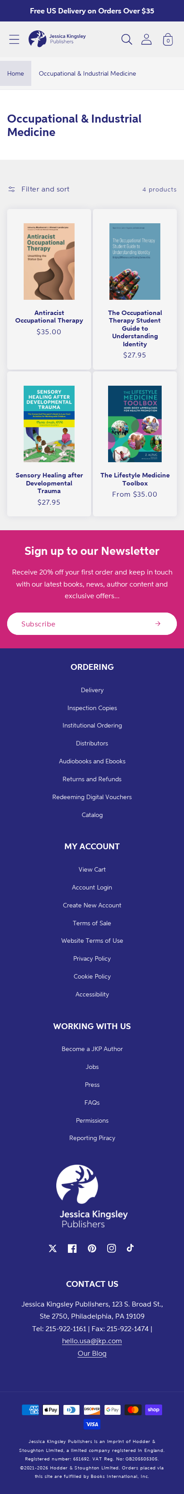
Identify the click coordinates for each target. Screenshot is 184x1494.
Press (92, 1084)
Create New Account (92, 905)
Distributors (92, 743)
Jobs (92, 1066)
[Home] (57, 39)
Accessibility (92, 994)
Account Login (92, 887)
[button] (14, 39)
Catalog (92, 814)
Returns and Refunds (92, 779)
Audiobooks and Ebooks (92, 761)
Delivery (92, 690)
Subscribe (38, 624)
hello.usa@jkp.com (92, 1341)
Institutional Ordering (92, 725)
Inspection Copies (92, 707)
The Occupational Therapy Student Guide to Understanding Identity (135, 328)
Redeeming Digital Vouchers (92, 796)
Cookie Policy (92, 976)
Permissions (92, 1120)
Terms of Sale (92, 923)
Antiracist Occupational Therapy (49, 316)
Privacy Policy (92, 958)
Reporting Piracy (92, 1137)
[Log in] (146, 39)
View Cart (92, 869)
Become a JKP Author (92, 1048)
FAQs (92, 1102)
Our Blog (92, 1353)
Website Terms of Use (92, 940)
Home (15, 73)
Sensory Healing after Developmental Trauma (49, 482)
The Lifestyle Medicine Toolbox (135, 479)
